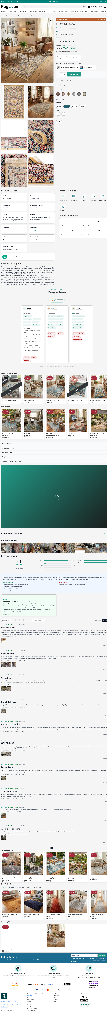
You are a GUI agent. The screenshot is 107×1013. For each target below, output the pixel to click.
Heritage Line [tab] (20, 887)
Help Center (56, 999)
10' (63, 114)
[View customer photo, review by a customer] (17, 548)
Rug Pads (60, 11)
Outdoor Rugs (43, 11)
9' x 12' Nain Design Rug (30, 434)
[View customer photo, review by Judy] (38, 548)
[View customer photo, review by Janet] (90, 548)
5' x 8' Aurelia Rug (95, 877)
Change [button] (66, 86)
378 (62, 848)
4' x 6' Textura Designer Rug (9, 914)
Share (70, 80)
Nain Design (21, 15)
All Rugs (3, 11)
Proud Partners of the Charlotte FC (35, 993)
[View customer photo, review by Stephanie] (100, 548)
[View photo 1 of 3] (3, 664)
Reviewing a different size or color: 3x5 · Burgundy (12, 731)
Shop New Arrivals (53, 1)
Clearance (103, 11)
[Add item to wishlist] (41, 377)
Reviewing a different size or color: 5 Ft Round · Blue (13, 685)
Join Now (102, 955)
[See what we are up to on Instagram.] (83, 997)
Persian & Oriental (12, 11)
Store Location (30, 999)
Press (55, 1006)
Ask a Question (60, 80)
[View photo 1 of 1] (3, 640)
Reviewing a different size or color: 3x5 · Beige (11, 636)
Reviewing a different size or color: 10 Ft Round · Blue (13, 811)
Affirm (28, 1003)
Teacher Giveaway (31, 1010)
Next (66, 848)
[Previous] (2, 389)
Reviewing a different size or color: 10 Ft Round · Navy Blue (15, 660)
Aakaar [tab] (29, 887)
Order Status (102, 1)
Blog (28, 997)
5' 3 (58, 114)
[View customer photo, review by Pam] (59, 548)
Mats (66, 11)
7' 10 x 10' (74, 106)
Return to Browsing (6, 15)
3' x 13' (58, 121)
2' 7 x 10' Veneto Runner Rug (97, 400)
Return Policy (57, 1003)
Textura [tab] (4, 887)
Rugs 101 (55, 1001)
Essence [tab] (11, 887)
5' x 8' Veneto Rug (29, 400)
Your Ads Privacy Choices (8, 1005)
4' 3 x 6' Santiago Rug (74, 434)
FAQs (55, 997)
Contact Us (56, 993)
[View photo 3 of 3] (14, 664)
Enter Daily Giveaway (32, 1008)
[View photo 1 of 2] (3, 688)
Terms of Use (5, 1001)
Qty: (58, 74)
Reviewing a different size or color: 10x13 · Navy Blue (13, 750)
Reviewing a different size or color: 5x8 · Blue (13, 611)
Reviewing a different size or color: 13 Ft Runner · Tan (13, 798)
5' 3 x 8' (66, 106)
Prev (48, 848)
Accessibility (56, 1005)
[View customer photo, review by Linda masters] (6, 548)
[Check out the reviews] (85, 1005)
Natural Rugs (33, 11)
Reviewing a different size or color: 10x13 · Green (12, 774)
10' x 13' (82, 106)
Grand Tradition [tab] (38, 887)
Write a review (72, 28)
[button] (50, 20)
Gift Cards (29, 995)
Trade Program (30, 1006)
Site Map (29, 1001)
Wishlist (100, 7)
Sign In (92, 7)
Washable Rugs (24, 11)
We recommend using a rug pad (73, 63)
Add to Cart (74, 74)
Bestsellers (29, 1005)
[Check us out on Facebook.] (80, 997)
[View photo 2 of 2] (8, 688)
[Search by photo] (23, 6)
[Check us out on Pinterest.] (89, 997)
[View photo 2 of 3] (8, 664)
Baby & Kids (52, 11)
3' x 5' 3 (59, 106)
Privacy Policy (99, 958)
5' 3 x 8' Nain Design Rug (52, 400)
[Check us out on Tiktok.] (86, 997)
